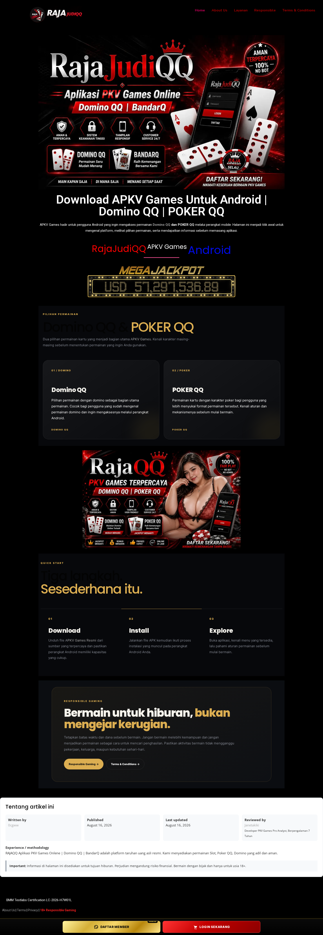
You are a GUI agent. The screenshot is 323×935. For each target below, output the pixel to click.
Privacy (33, 910)
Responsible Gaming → (84, 764)
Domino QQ (161, 225)
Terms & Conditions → (125, 764)
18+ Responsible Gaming (58, 910)
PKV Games (142, 339)
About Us (8, 910)
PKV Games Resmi (81, 640)
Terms (21, 910)
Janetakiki (252, 825)
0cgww (13, 825)
